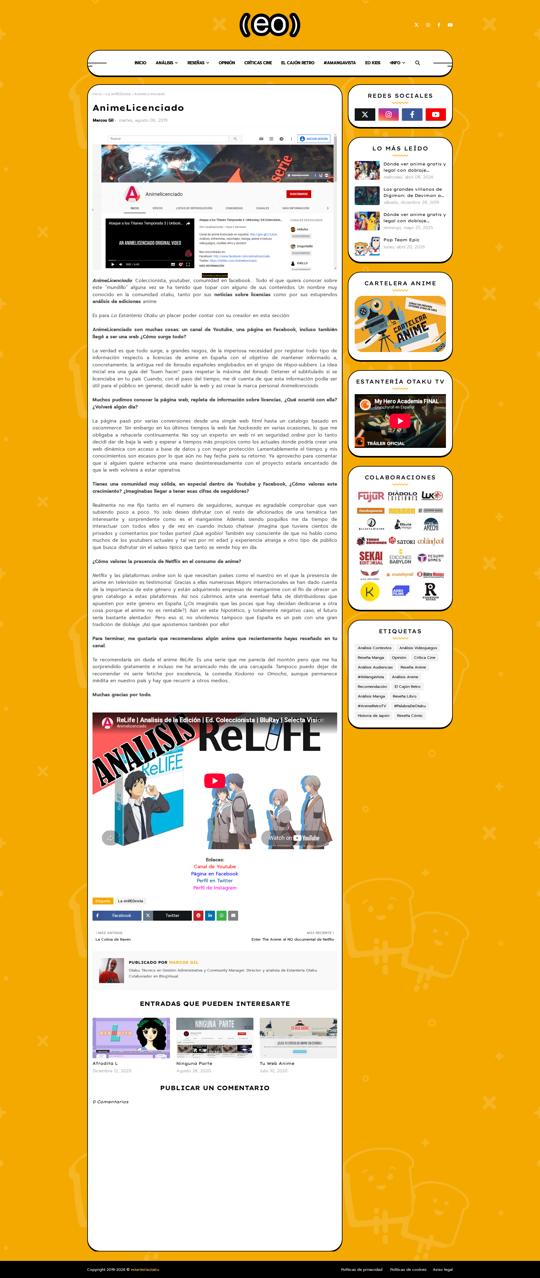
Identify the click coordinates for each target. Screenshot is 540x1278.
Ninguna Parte (194, 1063)
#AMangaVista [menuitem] (340, 63)
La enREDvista (118, 94)
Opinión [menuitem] (227, 63)
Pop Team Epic (401, 239)
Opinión (399, 657)
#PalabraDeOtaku (410, 706)
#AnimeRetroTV (372, 706)
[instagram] (428, 25)
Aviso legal (443, 1269)
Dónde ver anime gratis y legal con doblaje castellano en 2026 (414, 167)
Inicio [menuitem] (140, 63)
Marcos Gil (103, 120)
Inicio (97, 94)
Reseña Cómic (410, 715)
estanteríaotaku (145, 1269)
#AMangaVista (371, 677)
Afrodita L (105, 1063)
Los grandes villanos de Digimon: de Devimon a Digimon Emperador (412, 192)
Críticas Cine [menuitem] (258, 63)
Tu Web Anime (277, 1063)
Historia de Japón (373, 715)
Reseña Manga (371, 657)
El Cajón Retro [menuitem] (297, 63)
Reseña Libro (405, 696)
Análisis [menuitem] (164, 63)
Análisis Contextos (375, 648)
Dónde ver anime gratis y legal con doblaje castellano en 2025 (414, 218)
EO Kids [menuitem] (372, 63)
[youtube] (449, 25)
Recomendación (372, 686)
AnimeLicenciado (215, 275)
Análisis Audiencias (375, 667)
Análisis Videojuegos (418, 648)
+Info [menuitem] (395, 63)
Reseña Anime (413, 667)
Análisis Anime (405, 677)
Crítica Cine (424, 657)
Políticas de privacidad (361, 1269)
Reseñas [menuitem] (196, 63)
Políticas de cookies (408, 1269)
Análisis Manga (371, 696)
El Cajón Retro (408, 686)
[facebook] (438, 25)
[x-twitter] (416, 25)
